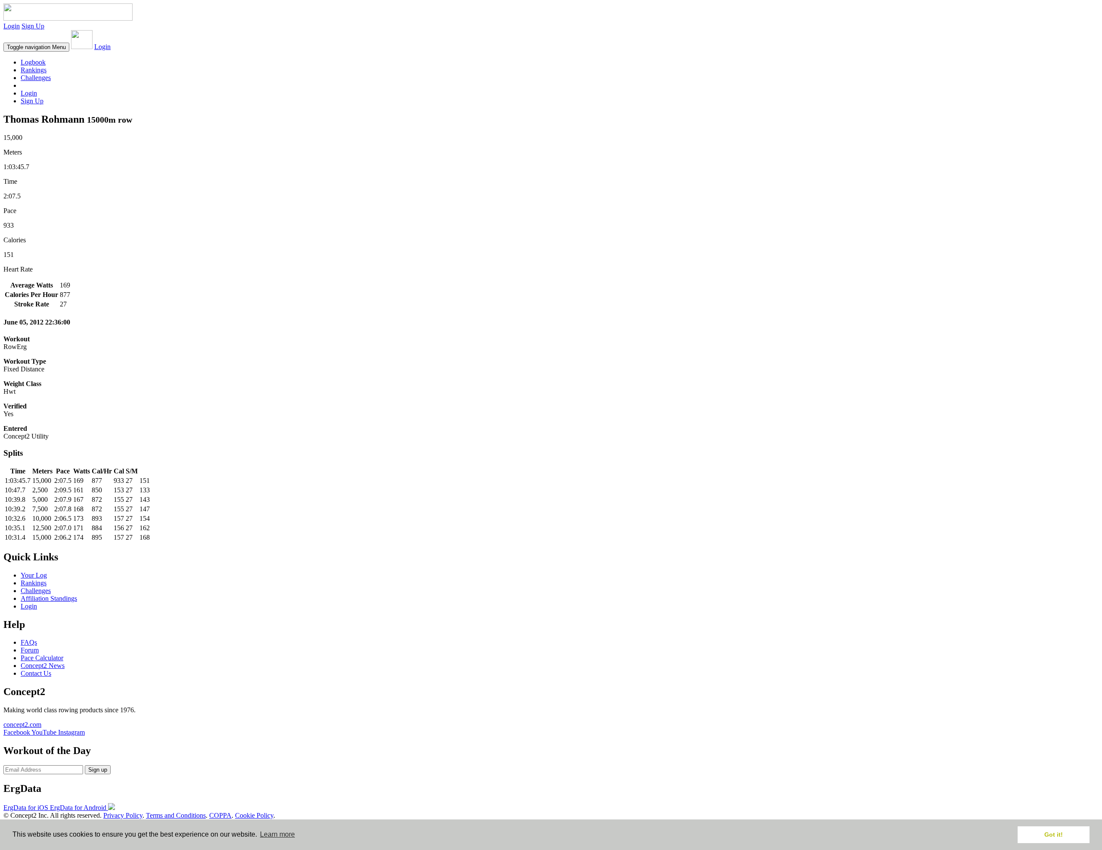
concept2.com (22, 724)
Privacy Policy (122, 815)
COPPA (220, 815)
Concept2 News (43, 665)
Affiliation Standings (49, 598)
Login (11, 26)
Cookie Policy (254, 815)
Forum (30, 650)
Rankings (33, 70)
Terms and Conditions (176, 815)
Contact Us (36, 673)
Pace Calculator (42, 657)
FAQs (29, 642)
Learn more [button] (277, 834)
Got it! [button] (1053, 834)
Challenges (36, 77)
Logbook (33, 62)
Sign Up (33, 26)
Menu (36, 47)
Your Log (34, 575)
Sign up (97, 770)
